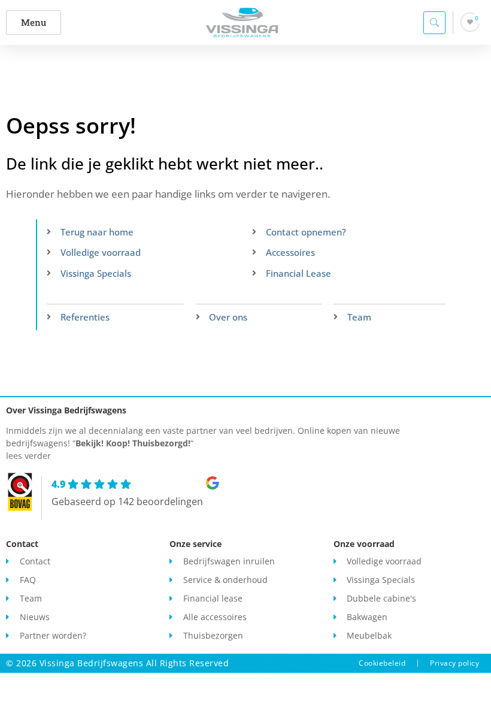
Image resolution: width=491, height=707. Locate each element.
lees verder (28, 455)
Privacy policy (454, 663)
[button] (33, 22)
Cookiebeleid (382, 663)
